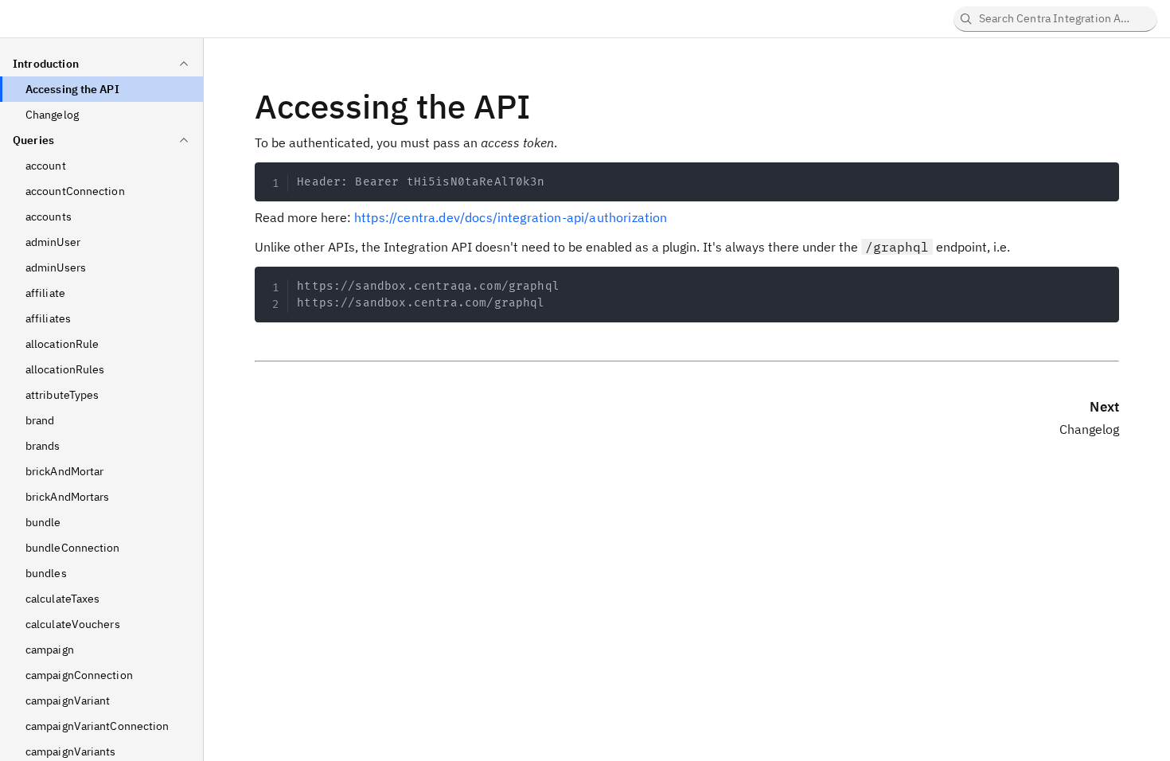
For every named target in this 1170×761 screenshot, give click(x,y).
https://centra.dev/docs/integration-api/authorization (510, 217)
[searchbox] (1055, 19)
